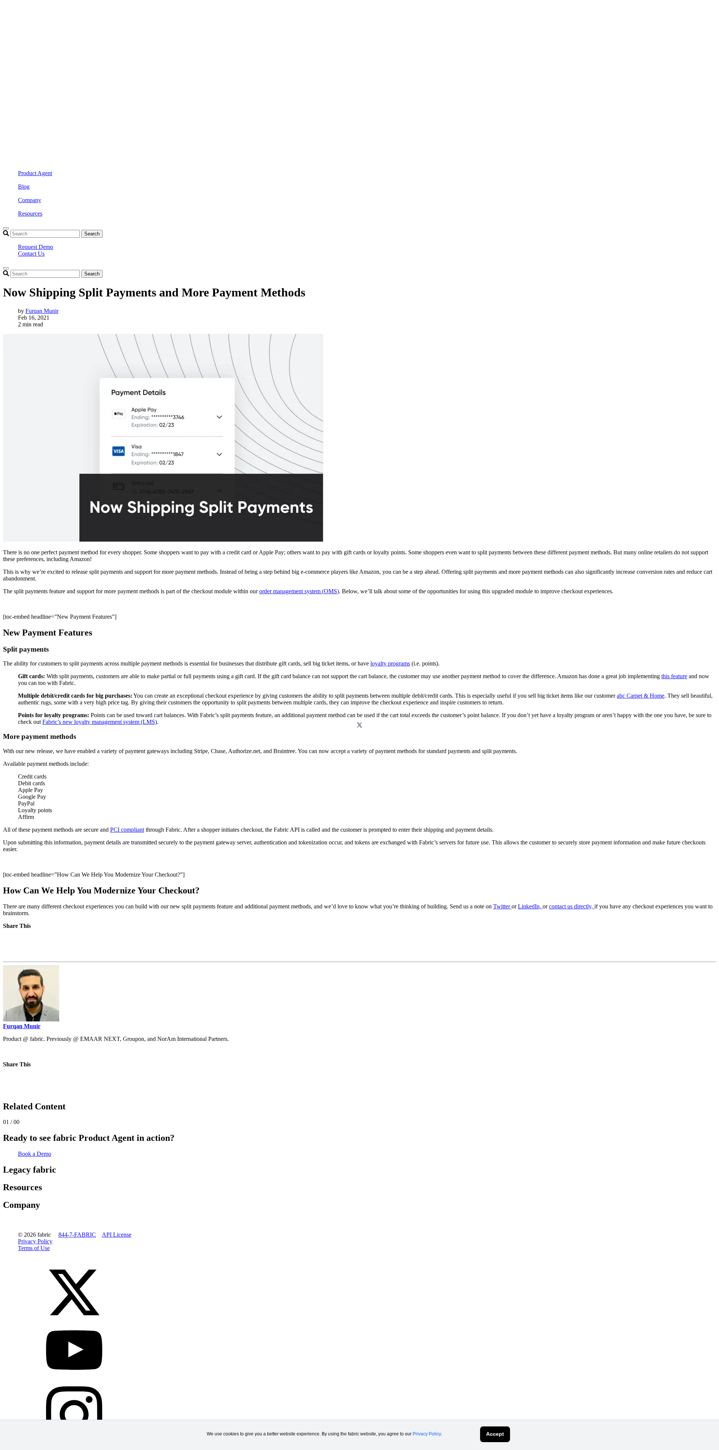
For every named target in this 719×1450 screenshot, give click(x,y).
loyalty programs (390, 663)
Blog (24, 186)
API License (116, 1234)
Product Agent (35, 173)
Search (92, 234)
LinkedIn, (530, 906)
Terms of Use (34, 1248)
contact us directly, (571, 906)
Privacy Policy (427, 1434)
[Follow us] (74, 1318)
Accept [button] (495, 1434)
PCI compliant (127, 829)
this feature (674, 676)
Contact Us (31, 253)
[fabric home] (153, 75)
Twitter (502, 906)
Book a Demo (34, 1154)
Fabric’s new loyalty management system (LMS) (99, 722)
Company (29, 200)
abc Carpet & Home (640, 695)
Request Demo (35, 247)
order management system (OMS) (299, 591)
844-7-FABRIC (77, 1234)
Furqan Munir (41, 311)
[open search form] (6, 228)
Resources (30, 213)
